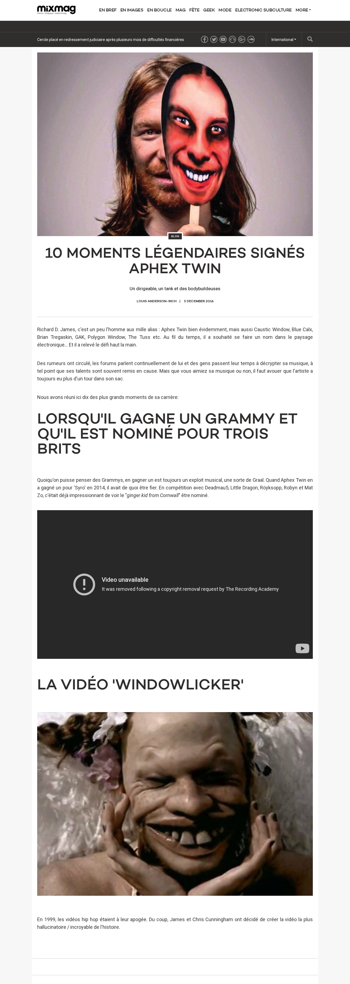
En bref (107, 10)
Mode (224, 10)
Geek (209, 10)
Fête (194, 10)
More (302, 10)
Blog (175, 236)
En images (132, 10)
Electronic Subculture (263, 10)
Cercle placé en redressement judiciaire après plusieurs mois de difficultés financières (110, 39)
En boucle (159, 10)
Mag (181, 10)
